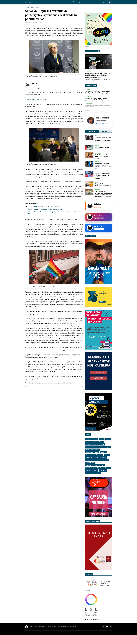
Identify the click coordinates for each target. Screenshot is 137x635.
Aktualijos (37, 7)
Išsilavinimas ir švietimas (92, 457)
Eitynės (88, 454)
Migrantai (88, 470)
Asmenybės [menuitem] (71, 2)
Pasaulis (95, 439)
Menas (102, 444)
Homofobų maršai (90, 467)
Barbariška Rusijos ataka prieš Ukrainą (95, 465)
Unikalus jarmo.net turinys (92, 444)
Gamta (98, 473)
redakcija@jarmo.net (103, 123)
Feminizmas (96, 447)
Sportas (94, 460)
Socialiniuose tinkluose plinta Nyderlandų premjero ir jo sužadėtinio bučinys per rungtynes (98, 98)
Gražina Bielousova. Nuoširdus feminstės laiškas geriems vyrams (98, 105)
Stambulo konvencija (103, 460)
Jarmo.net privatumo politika (91, 619)
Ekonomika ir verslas (97, 454)
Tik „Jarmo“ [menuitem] (80, 2)
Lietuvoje (50, 383)
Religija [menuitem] (89, 2)
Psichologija (103, 457)
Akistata (108, 439)
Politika (65, 383)
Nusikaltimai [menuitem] (54, 2)
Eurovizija (107, 467)
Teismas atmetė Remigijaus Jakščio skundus (97, 112)
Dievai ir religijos (105, 447)
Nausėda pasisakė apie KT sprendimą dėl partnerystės (44, 206)
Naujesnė (28, 386)
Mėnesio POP (105, 131)
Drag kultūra (103, 470)
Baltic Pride (100, 467)
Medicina (88, 447)
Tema (71, 383)
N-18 (93, 473)
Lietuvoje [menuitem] (36, 2)
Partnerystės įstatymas (57, 383)
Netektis (95, 470)
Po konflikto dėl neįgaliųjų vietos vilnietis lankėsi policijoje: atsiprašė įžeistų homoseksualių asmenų (98, 75)
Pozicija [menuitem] (63, 2)
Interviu (106, 454)
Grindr (87, 473)
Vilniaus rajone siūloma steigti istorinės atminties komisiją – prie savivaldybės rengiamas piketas (98, 92)
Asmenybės (88, 441)
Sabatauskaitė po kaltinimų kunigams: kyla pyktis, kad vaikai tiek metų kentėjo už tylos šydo (103, 166)
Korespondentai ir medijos (92, 452)
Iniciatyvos (103, 452)
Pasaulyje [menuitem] (45, 2)
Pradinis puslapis (29, 7)
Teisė (68, 383)
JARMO (28, 2)
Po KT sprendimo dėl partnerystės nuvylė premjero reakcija (46, 209)
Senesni (80, 386)
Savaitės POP (91, 131)
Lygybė (88, 460)
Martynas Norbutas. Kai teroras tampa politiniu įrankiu (103, 184)
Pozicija (101, 441)
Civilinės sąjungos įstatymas (40, 383)
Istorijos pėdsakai (90, 462)
